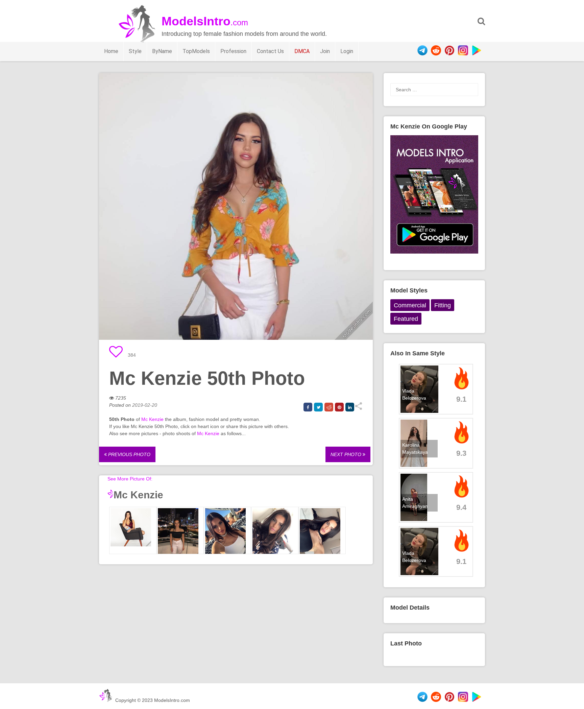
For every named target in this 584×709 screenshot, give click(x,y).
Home (111, 51)
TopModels (196, 51)
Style (135, 51)
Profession (233, 51)
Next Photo (347, 454)
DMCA (302, 51)
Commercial (410, 305)
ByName (162, 51)
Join (325, 51)
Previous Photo (128, 454)
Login (346, 51)
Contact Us (270, 51)
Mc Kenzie (152, 419)
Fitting (442, 305)
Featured (406, 318)
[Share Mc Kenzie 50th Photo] (358, 408)
